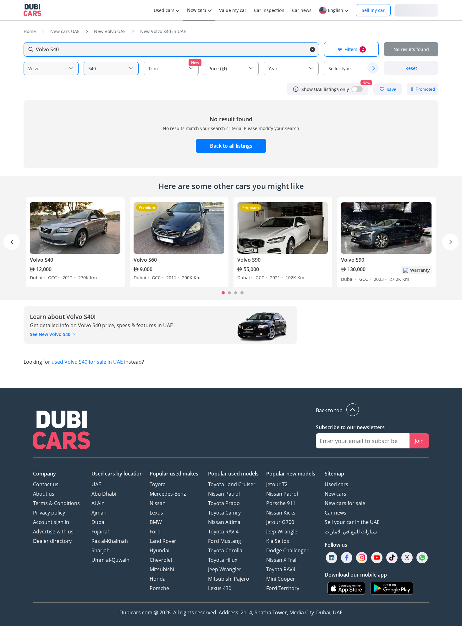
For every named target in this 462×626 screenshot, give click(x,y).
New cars (335, 493)
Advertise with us (53, 531)
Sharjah (100, 550)
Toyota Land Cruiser (232, 484)
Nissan (158, 503)
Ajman (99, 512)
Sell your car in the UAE (352, 522)
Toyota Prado (224, 503)
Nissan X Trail (282, 559)
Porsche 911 (280, 503)
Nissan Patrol (224, 493)
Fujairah (101, 531)
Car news (335, 512)
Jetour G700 (280, 522)
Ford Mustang (224, 541)
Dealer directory (52, 541)
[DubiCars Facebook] (346, 558)
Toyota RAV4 (280, 569)
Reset (411, 68)
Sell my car (373, 10)
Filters (354, 49)
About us (43, 493)
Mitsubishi (162, 569)
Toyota (158, 484)
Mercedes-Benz (168, 493)
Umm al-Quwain (110, 559)
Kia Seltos (277, 541)
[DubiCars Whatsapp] (422, 558)
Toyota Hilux (222, 559)
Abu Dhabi (103, 493)
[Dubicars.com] (61, 431)
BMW (156, 522)
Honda (158, 578)
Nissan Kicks (280, 512)
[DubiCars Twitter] (407, 557)
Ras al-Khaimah (109, 541)
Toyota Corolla (225, 550)
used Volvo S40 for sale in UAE (87, 361)
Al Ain (98, 503)
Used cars (336, 484)
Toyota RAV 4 (223, 531)
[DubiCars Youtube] (377, 557)
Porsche (159, 588)
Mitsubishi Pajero (228, 578)
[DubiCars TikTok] (392, 557)
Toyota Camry (224, 512)
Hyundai (159, 550)
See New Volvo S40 (51, 334)
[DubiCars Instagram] (362, 557)
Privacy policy (49, 512)
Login (416, 10)
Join (419, 440)
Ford (155, 531)
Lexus (156, 512)
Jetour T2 (277, 484)
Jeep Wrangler (224, 569)
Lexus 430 (219, 588)
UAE (96, 484)
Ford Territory (282, 588)
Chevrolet (161, 559)
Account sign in (51, 522)
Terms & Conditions (56, 503)
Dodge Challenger (287, 550)
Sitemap (334, 473)
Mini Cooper (280, 578)
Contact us (45, 484)
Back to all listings (231, 145)
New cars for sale (345, 503)
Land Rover (163, 541)
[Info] (296, 89)
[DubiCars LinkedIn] (331, 557)
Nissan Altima (224, 522)
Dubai (98, 522)
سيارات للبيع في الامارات (351, 531)
